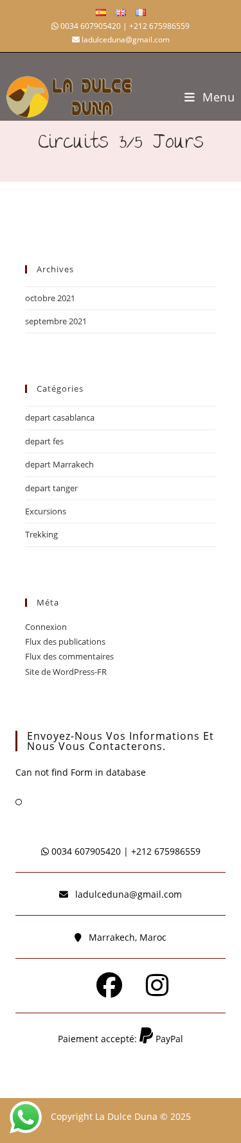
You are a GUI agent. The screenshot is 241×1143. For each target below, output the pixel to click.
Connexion (46, 627)
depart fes (44, 441)
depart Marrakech (59, 464)
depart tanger (51, 488)
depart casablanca (59, 417)
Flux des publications (65, 641)
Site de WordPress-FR (66, 671)
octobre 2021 (50, 298)
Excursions (45, 511)
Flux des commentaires (69, 656)
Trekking (41, 534)
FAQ (36, 801)
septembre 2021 (56, 321)
